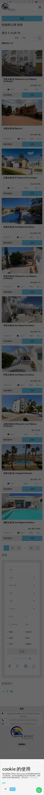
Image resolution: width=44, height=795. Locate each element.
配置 (4, 783)
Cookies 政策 (32, 777)
